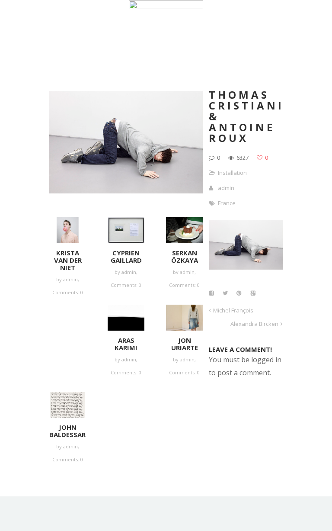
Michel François (233, 310)
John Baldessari (68, 431)
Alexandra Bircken (254, 324)
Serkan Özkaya (184, 256)
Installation (232, 173)
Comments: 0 (67, 292)
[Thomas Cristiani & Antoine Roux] (246, 267)
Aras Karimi (126, 344)
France (227, 203)
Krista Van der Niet (68, 260)
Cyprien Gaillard (126, 256)
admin (70, 279)
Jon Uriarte (184, 344)
